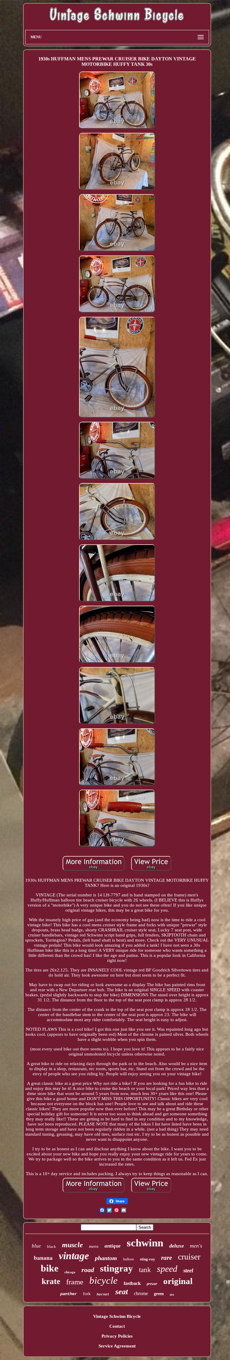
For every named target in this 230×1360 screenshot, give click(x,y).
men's (196, 1246)
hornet (103, 1294)
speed (167, 1269)
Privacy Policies (117, 1336)
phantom (106, 1258)
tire (172, 1294)
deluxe (176, 1246)
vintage (74, 1255)
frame (74, 1282)
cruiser (189, 1256)
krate (51, 1281)
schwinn (145, 1243)
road (87, 1270)
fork (87, 1293)
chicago (69, 1272)
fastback (132, 1283)
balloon (128, 1259)
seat (121, 1291)
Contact (117, 1326)
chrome (141, 1293)
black (51, 1246)
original (178, 1281)
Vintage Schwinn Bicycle (117, 1316)
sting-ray (147, 1259)
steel (188, 1270)
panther (68, 1294)
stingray (116, 1268)
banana (43, 1258)
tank (145, 1270)
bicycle (103, 1280)
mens (94, 1246)
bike (49, 1268)
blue (36, 1246)
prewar (152, 1284)
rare (166, 1257)
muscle (72, 1245)
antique (113, 1246)
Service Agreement (117, 1346)
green (159, 1294)
